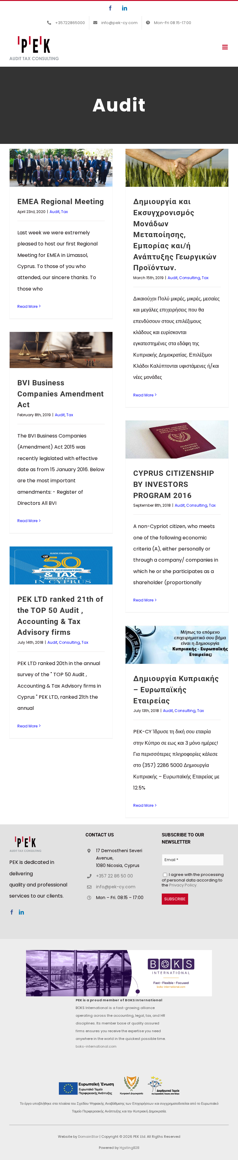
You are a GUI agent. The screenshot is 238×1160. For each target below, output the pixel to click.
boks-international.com (96, 1046)
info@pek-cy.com (115, 887)
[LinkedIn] (21, 912)
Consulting (189, 277)
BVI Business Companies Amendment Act (60, 394)
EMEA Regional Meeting (60, 201)
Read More (27, 306)
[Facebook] (11, 912)
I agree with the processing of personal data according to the (193, 879)
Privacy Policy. (183, 885)
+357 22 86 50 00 (114, 876)
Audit (55, 211)
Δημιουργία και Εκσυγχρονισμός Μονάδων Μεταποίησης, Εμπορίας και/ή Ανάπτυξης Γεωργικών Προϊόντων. (175, 234)
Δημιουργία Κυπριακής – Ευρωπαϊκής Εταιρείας (176, 689)
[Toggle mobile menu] (225, 47)
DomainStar (88, 1136)
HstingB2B (129, 1147)
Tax (64, 211)
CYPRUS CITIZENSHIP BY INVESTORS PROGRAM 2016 (173, 484)
